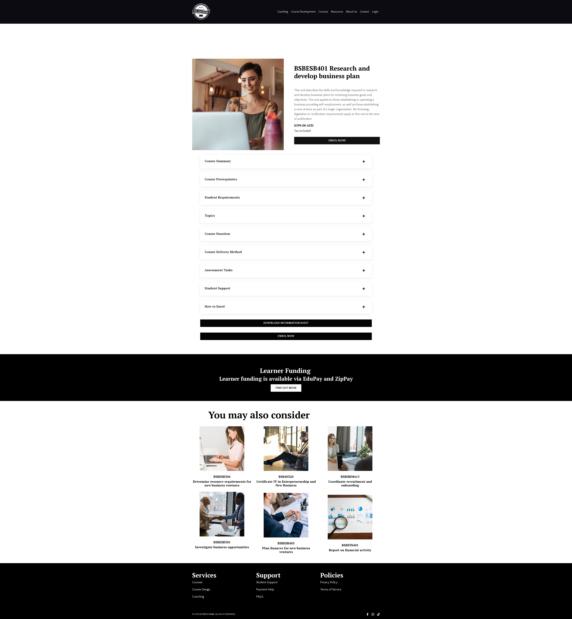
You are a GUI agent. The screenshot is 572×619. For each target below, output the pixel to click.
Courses (323, 11)
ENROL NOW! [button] (337, 140)
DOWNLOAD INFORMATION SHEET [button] (286, 323)
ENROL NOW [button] (286, 336)
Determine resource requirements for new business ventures (222, 483)
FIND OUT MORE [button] (286, 388)
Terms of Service (331, 589)
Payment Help (265, 589)
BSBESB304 (221, 477)
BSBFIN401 (350, 545)
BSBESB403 (286, 543)
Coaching (282, 11)
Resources (337, 11)
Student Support (267, 582)
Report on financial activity (350, 550)
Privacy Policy (329, 582)
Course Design (201, 589)
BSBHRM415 (350, 477)
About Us (351, 11)
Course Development (303, 11)
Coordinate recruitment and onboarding (350, 483)
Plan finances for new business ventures (286, 550)
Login (375, 11)
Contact (364, 11)
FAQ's (260, 596)
